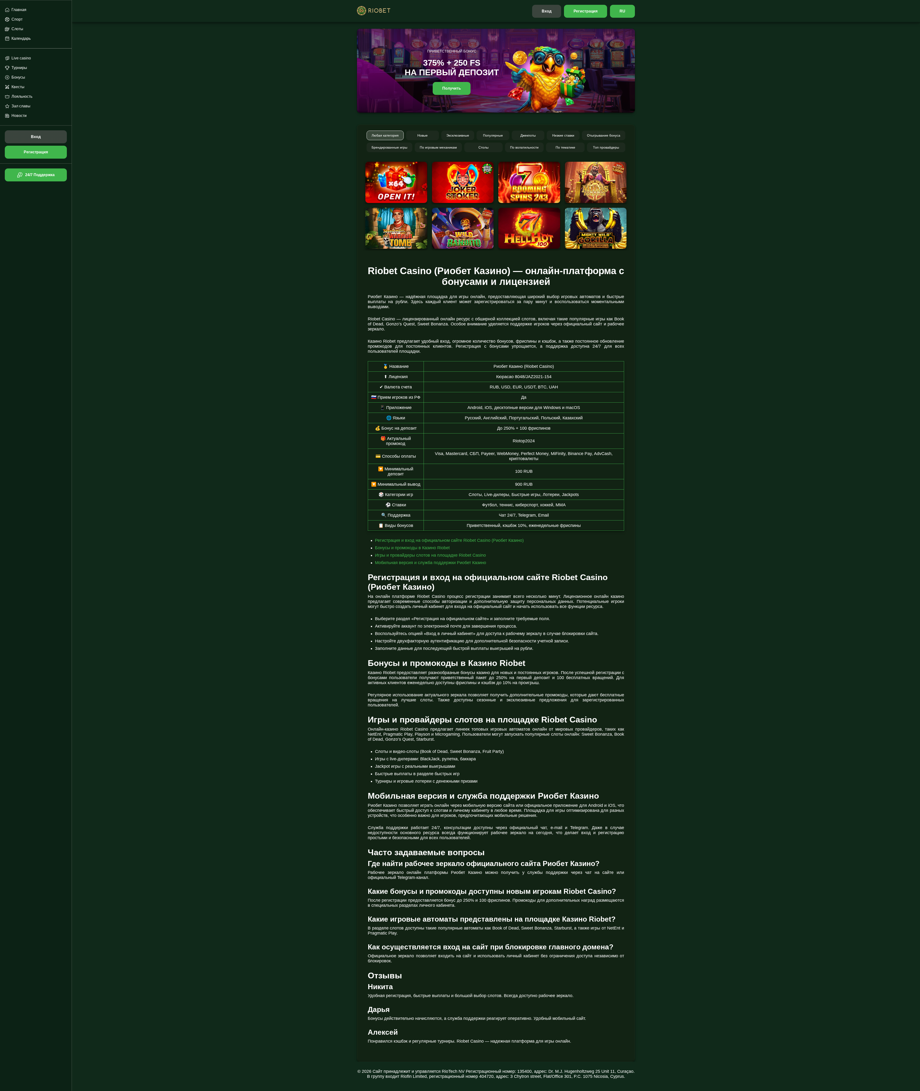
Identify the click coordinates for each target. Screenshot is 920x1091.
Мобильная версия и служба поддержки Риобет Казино (430, 562)
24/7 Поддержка (39, 175)
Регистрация (586, 11)
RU (622, 11)
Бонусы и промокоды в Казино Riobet (412, 547)
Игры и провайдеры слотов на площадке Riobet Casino (430, 555)
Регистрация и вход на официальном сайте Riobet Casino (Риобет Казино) (449, 540)
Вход (547, 11)
